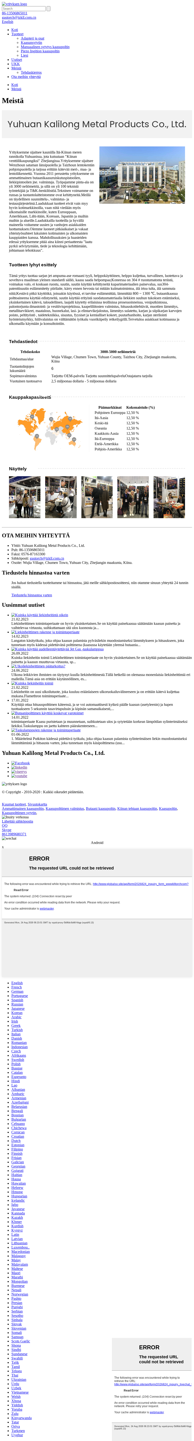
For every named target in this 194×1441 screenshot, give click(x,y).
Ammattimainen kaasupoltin (23, 809)
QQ (5, 826)
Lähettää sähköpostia (17, 821)
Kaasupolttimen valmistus (65, 809)
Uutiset (16, 60)
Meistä (16, 68)
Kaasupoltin (168, 809)
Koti (14, 30)
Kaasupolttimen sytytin (19, 813)
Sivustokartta (37, 804)
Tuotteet (17, 34)
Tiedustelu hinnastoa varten (31, 595)
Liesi (24, 55)
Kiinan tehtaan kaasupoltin (137, 809)
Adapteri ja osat (32, 38)
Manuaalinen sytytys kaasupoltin (45, 47)
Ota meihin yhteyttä (26, 77)
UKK (15, 64)
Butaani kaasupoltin (100, 809)
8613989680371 (14, 834)
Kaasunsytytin (31, 43)
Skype (6, 830)
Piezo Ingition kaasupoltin (40, 51)
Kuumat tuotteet (14, 804)
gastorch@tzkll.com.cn (47, 558)
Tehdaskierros (31, 72)
